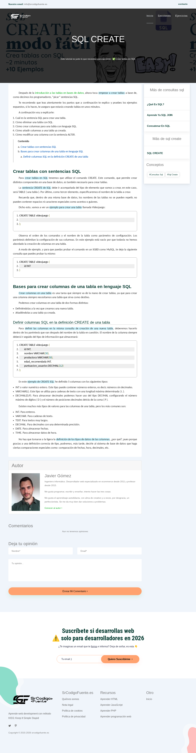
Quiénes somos (70, 699)
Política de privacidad (73, 716)
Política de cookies (72, 710)
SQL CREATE (155, 153)
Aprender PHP (108, 710)
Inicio (150, 16)
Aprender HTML (109, 699)
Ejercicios (181, 16)
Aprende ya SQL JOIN (160, 115)
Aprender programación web (115, 716)
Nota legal (67, 705)
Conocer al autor (53, 508)
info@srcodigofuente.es (35, 4)
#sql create (172, 174)
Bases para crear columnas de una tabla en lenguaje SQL (52, 151)
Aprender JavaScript (111, 705)
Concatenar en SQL (158, 126)
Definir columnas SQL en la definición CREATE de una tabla (55, 157)
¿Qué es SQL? (155, 104)
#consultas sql (156, 174)
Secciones (164, 16)
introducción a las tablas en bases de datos (59, 93)
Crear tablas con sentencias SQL (38, 147)
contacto (183, 4)
